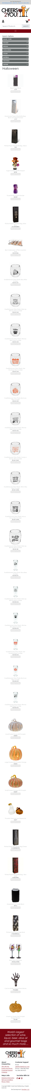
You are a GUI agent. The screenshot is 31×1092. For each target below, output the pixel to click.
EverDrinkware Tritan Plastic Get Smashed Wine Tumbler (15, 369)
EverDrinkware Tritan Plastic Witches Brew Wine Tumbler (15, 339)
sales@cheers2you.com (22, 1066)
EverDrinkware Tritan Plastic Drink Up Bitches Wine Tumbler (15, 546)
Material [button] (6, 57)
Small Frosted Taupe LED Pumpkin (15, 734)
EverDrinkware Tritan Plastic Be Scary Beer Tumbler (15, 678)
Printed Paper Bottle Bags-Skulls (15, 932)
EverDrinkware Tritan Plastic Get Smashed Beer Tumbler (15, 652)
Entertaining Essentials (7, 3)
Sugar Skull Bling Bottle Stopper (15, 170)
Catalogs (4, 1072)
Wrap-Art (20, 3)
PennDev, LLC (25, 1089)
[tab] (15, 39)
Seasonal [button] (6, 61)
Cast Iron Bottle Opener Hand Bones (15, 988)
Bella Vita (15, 3)
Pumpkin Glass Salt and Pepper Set (15, 818)
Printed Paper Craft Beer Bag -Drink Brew (15, 224)
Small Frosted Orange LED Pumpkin (15, 790)
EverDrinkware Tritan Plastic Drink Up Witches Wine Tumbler (15, 310)
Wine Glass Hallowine (15, 960)
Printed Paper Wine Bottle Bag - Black (15, 146)
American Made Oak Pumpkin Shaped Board (15, 1017)
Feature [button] (5, 64)
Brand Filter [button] (7, 39)
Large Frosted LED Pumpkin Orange (15, 762)
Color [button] (5, 53)
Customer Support (7, 1070)
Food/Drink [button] (7, 50)
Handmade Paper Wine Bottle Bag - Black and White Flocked (15, 116)
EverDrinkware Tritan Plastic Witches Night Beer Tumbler (15, 705)
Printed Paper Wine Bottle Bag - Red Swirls (15, 875)
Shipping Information (8, 1078)
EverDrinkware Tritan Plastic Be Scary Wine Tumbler (15, 398)
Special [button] (5, 46)
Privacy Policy (6, 1082)
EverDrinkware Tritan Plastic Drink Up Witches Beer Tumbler (15, 599)
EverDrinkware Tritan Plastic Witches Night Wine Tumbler (15, 428)
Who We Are (5, 1066)
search (25, 26)
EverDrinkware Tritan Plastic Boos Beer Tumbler (15, 573)
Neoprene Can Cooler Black (15, 904)
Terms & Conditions (7, 1080)
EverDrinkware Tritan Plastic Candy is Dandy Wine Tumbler (16, 458)
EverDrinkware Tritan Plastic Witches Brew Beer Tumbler (15, 626)
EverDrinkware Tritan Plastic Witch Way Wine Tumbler (15, 487)
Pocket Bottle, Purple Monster (15, 195)
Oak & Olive (26, 3)
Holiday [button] (5, 43)
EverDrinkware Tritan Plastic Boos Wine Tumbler (15, 280)
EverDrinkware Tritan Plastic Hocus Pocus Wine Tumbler (15, 517)
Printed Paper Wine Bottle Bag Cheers (15, 846)
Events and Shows (7, 1068)
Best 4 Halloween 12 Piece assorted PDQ (15, 250)
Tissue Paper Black (15, 88)
